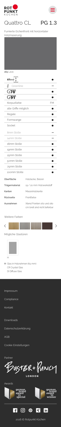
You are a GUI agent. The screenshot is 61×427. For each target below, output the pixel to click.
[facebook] (15, 410)
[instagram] (23, 410)
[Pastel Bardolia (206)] (25, 225)
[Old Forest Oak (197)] (14, 225)
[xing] (38, 410)
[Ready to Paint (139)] (36, 225)
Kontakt (8, 307)
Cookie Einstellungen (16, 345)
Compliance (11, 299)
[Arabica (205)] (47, 225)
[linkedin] (46, 410)
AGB (7, 336)
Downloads (11, 320)
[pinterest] (30, 410)
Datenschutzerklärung (17, 328)
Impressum (10, 290)
